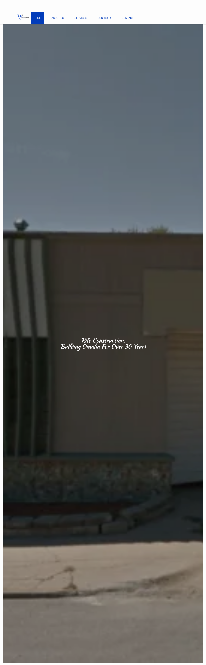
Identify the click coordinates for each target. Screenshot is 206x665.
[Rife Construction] (23, 16)
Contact (127, 18)
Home (37, 18)
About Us (57, 18)
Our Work (104, 18)
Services (80, 18)
